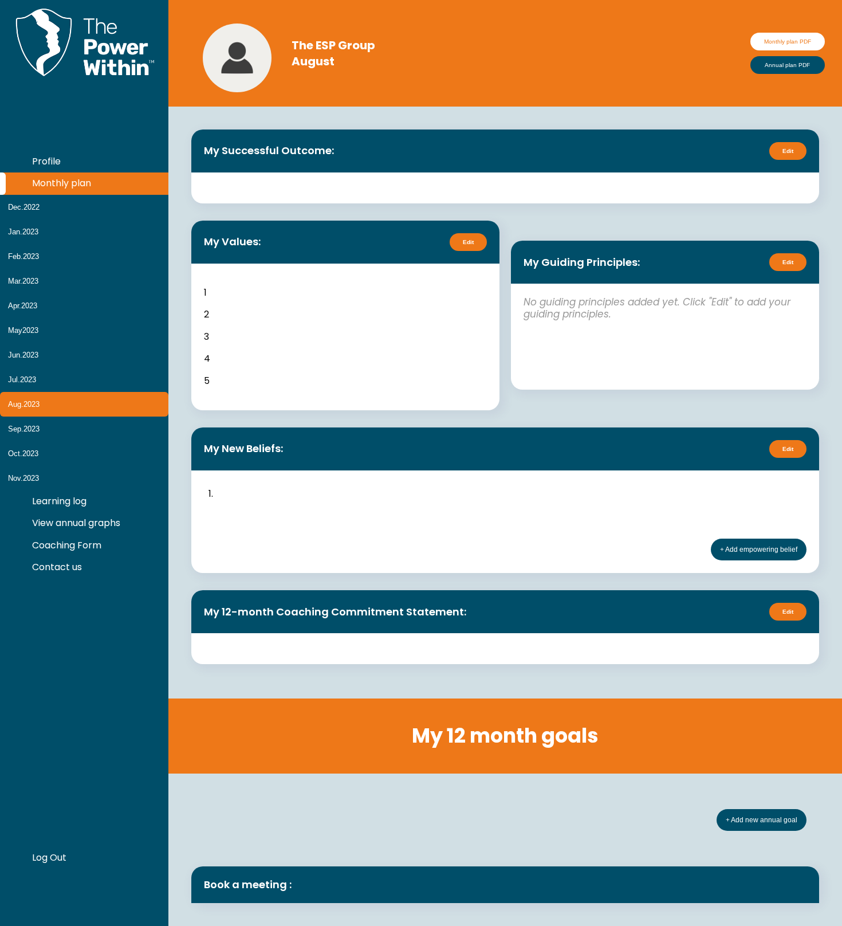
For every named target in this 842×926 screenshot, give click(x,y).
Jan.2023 (23, 231)
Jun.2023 (23, 355)
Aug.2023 (24, 404)
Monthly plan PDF (787, 41)
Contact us (56, 567)
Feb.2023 (23, 256)
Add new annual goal (763, 820)
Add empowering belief (760, 550)
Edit (787, 151)
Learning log (58, 501)
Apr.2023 (22, 305)
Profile (45, 161)
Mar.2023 (23, 281)
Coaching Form (65, 545)
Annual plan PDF (787, 65)
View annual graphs (75, 522)
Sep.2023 (24, 429)
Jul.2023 (22, 379)
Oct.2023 (23, 453)
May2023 (23, 330)
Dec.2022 (24, 207)
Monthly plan (60, 183)
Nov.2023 (23, 478)
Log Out (48, 857)
